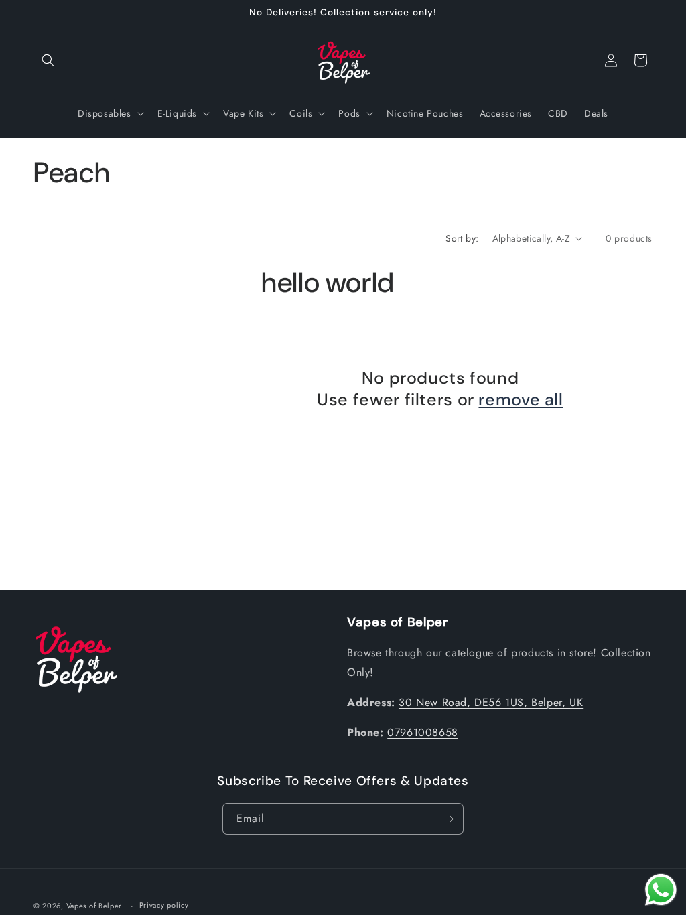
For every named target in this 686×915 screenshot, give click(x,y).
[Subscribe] (448, 819)
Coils (300, 113)
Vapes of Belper (94, 905)
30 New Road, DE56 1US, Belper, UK (491, 702)
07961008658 (422, 732)
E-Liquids (177, 113)
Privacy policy (164, 905)
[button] (48, 60)
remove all (520, 400)
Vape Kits (243, 113)
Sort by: (461, 238)
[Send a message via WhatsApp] (660, 889)
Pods (349, 113)
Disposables (104, 113)
